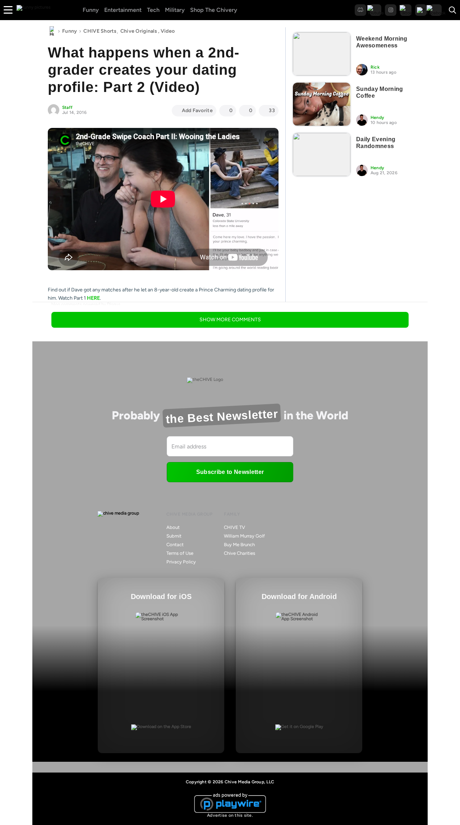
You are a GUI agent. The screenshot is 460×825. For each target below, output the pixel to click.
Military (175, 9)
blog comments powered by (85, 304)
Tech (153, 9)
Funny (91, 9)
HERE (93, 298)
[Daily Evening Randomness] (321, 154)
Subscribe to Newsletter (230, 472)
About (173, 527)
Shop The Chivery (213, 9)
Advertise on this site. (230, 815)
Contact (175, 544)
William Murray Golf (244, 536)
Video (168, 31)
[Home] (52, 31)
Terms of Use (179, 553)
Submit (173, 536)
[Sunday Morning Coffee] (321, 104)
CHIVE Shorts (99, 31)
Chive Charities (239, 553)
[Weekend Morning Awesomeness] (321, 53)
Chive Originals (138, 31)
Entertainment (123, 9)
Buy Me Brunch (239, 544)
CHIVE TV (234, 527)
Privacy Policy (181, 561)
